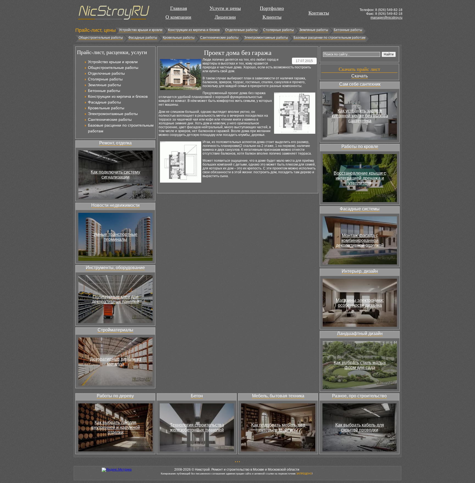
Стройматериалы (115, 330)
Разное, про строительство (359, 395)
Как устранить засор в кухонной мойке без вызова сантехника (360, 115)
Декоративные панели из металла (115, 361)
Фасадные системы (360, 208)
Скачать (359, 76)
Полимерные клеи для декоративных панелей (115, 299)
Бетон (197, 395)
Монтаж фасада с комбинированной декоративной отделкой (360, 240)
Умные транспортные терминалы (115, 237)
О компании (178, 17)
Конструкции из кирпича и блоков (194, 30)
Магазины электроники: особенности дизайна (360, 303)
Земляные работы (313, 30)
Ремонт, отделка (115, 143)
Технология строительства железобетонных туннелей (197, 427)
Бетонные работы (348, 30)
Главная (178, 8)
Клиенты (272, 17)
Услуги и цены (225, 8)
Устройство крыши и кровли (140, 30)
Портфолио (272, 8)
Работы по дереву (115, 395)
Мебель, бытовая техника (278, 395)
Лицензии (225, 17)
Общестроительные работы (101, 38)
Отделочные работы (241, 30)
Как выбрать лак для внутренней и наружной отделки (115, 427)
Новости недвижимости (115, 205)
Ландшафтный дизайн (360, 333)
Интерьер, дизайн (360, 271)
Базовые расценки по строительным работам (329, 38)
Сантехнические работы (219, 38)
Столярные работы (278, 30)
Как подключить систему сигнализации (115, 174)
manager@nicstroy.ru (386, 17)
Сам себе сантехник (359, 84)
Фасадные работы (142, 38)
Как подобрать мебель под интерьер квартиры (278, 427)
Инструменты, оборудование (115, 267)
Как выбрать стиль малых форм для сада (360, 365)
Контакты (318, 13)
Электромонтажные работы (266, 38)
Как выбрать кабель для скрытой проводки (359, 427)
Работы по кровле (359, 146)
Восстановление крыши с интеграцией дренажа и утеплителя (360, 178)
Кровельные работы (179, 38)
